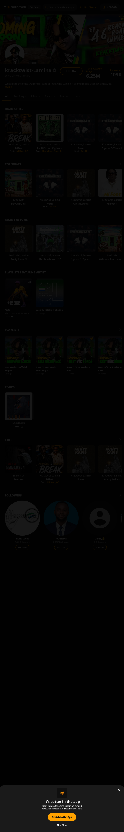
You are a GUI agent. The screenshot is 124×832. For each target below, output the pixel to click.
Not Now (62, 825)
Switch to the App (62, 817)
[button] (62, 416)
